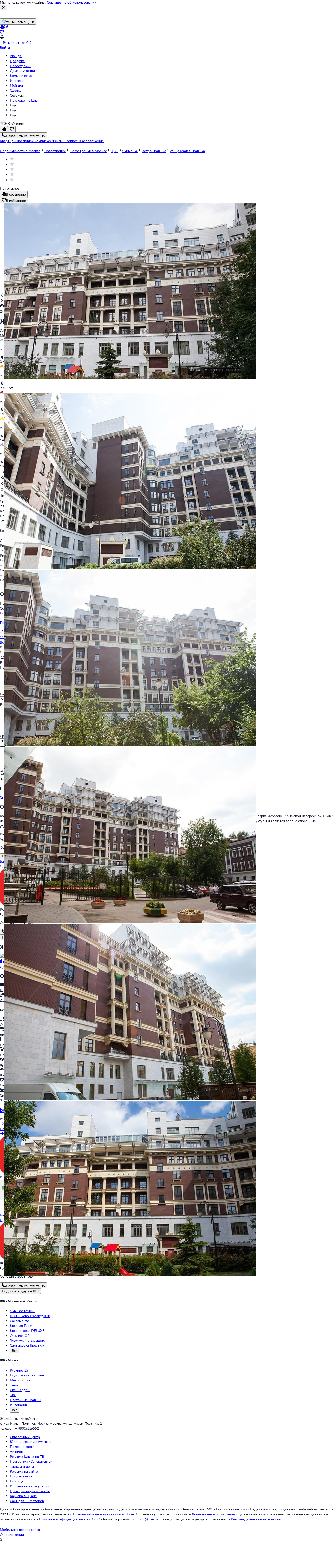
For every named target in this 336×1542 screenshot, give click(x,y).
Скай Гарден (20, 1390)
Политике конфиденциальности (64, 1519)
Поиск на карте (22, 1446)
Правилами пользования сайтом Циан (103, 1514)
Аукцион (16, 1451)
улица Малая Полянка (187, 150)
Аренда (16, 55)
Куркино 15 (19, 1370)
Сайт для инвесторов (27, 1500)
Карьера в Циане (23, 1495)
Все (14, 1350)
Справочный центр (25, 1436)
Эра (13, 1394)
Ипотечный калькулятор (29, 1486)
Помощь (16, 1481)
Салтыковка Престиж (27, 1345)
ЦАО (114, 150)
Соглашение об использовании (71, 2)
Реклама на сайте (24, 1471)
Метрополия (20, 1380)
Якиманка (130, 150)
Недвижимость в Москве (20, 150)
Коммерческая (21, 75)
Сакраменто (19, 1320)
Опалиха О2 (19, 1335)
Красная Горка (21, 1325)
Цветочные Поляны (25, 1399)
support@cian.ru (145, 1519)
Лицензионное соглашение (213, 1514)
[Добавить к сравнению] (4, 129)
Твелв (14, 1385)
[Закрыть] (3, 7)
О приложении (12, 1534)
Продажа (17, 60)
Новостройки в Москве (88, 150)
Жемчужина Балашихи (28, 1340)
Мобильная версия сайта (20, 1529)
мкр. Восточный (22, 1310)
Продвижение (21, 1476)
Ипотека (16, 80)
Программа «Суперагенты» (31, 1461)
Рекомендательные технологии (256, 1519)
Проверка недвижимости (30, 1491)
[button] (8, 140)
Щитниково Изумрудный (30, 1315)
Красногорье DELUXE (27, 1330)
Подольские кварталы (27, 1375)
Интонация (19, 1404)
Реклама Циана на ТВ (27, 1456)
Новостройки (20, 65)
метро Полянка (154, 150)
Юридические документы (30, 1441)
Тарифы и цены (22, 1466)
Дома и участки (22, 70)
